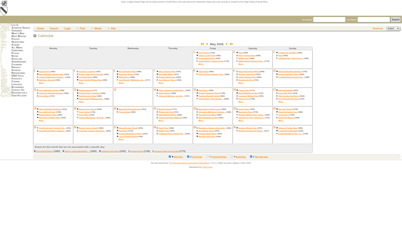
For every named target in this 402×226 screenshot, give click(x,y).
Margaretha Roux (245, 112)
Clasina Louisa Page (206, 55)
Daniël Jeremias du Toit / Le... (290, 134)
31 (274, 127)
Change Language (16, 83)
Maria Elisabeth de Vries (248, 93)
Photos (15, 39)
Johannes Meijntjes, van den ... (171, 96)
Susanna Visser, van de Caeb (166, 151)
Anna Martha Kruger (47, 112)
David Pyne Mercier (286, 118)
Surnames (16, 30)
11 (35, 89)
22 (194, 108)
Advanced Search (20, 27)
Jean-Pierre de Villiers (207, 115)
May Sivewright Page (127, 72)
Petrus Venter (84, 112)
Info (113, 28)
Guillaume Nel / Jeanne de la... (290, 58)
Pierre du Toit (243, 99)
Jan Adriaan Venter (206, 131)
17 (274, 89)
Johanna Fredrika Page (287, 128)
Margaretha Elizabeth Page (130, 109)
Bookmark (378, 28)
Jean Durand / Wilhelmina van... (132, 80)
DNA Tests (17, 75)
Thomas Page (124, 112)
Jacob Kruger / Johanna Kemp (211, 61)
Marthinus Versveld (47, 80)
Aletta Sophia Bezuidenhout (290, 72)
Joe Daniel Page (85, 77)
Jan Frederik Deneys (44, 151)
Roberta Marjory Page (48, 115)
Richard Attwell (85, 90)
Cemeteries (17, 50)
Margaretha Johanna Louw (209, 109)
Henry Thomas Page (246, 55)
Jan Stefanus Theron (167, 80)
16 (234, 89)
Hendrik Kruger (136, 151)
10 (274, 70)
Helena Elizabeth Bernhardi (50, 109)
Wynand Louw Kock (246, 74)
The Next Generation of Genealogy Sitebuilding (189, 163)
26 (75, 127)
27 (115, 127)
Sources (16, 70)
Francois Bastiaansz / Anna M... (92, 118)
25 (35, 127)
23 (234, 108)
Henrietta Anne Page (206, 136)
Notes (14, 56)
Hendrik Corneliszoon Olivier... (250, 131)
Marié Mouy (203, 90)
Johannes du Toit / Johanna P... (251, 118)
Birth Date (178, 157)
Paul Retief (123, 131)
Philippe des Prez (166, 112)
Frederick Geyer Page (110, 151)
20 (115, 108)
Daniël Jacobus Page (87, 96)
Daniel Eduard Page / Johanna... (52, 131)
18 (35, 108)
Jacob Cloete (243, 109)
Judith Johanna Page (247, 77)
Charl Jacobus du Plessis (288, 96)
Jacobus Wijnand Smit (247, 128)
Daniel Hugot (44, 72)
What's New (17, 33)
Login (67, 28)
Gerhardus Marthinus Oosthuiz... (212, 112)
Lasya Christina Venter (128, 136)
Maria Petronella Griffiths (248, 72)
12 (75, 89)
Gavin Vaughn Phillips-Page (90, 80)
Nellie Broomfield (285, 90)
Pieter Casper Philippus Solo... (91, 99)
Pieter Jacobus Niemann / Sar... (211, 74)
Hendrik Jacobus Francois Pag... (52, 128)
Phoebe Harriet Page (167, 77)
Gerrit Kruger (203, 53)
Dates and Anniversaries (18, 60)
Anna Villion (44, 96)
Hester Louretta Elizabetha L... (77, 151)
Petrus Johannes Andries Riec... (172, 90)
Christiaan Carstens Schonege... (92, 131)
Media (98, 28)
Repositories (18, 73)
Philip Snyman (165, 93)
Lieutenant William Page (248, 96)
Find (82, 28)
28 (155, 127)
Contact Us (17, 90)
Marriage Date (261, 157)
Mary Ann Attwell (285, 109)
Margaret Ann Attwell (87, 109)
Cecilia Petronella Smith (288, 131)
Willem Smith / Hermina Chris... (251, 61)
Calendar (16, 64)
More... (201, 64)
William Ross (124, 77)
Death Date (197, 157)
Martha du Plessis (126, 74)
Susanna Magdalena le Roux (130, 134)
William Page (243, 58)
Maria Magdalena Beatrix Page (51, 74)
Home (40, 28)
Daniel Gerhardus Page (287, 112)
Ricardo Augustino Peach (209, 93)
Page (240, 53)
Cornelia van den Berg (287, 53)
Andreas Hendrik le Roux (288, 74)
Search (54, 28)
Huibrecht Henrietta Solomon (51, 93)
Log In (14, 25)
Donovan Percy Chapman (89, 93)
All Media (16, 47)
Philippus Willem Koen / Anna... (251, 115)
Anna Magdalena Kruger (49, 90)
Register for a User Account (19, 94)
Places (15, 53)
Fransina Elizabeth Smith (208, 96)
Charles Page (243, 90)
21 (155, 108)
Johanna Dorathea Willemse (170, 118)
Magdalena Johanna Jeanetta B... (212, 128)
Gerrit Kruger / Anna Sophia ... (210, 99)
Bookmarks (17, 87)
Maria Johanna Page (167, 72)
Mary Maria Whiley (166, 74)
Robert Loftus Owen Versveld (91, 74)
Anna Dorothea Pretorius (288, 99)
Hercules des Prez (245, 80)
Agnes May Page (285, 93)
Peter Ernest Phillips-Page (49, 118)
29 (194, 127)
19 (75, 108)
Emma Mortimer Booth (128, 128)
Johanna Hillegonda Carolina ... (52, 77)
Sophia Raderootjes (206, 58)
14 (155, 89)
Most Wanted (18, 36)
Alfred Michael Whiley (167, 115)
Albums (15, 44)
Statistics (16, 78)
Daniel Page (203, 72)
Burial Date (241, 157)
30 (234, 127)
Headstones (17, 41)
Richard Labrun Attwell (88, 128)
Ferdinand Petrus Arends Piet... (291, 77)
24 (274, 108)
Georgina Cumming (87, 72)
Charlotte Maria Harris (207, 134)
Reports (15, 67)
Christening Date (219, 157)
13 (115, 89)
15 (194, 89)
